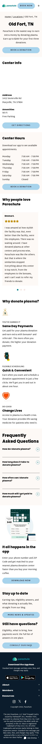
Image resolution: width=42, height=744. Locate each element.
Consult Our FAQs (21, 645)
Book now (26, 6)
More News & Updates (21, 615)
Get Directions (21, 125)
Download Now (21, 580)
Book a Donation (21, 50)
